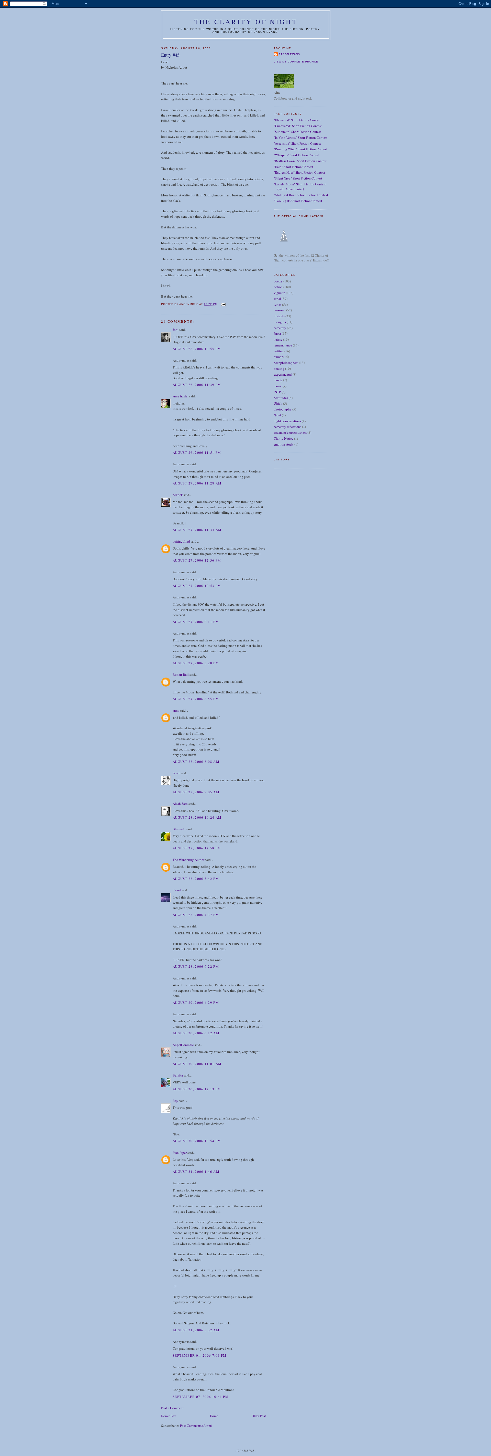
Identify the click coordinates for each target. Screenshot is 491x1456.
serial (277, 298)
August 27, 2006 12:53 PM (197, 585)
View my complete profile (296, 61)
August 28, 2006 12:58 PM (197, 848)
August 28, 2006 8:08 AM (196, 761)
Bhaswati (179, 829)
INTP (277, 391)
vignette (279, 292)
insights (279, 316)
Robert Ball (181, 674)
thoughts (280, 322)
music (278, 386)
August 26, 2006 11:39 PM (197, 384)
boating (279, 368)
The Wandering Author (188, 859)
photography (283, 409)
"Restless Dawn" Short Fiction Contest (300, 161)
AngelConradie (183, 1044)
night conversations (287, 421)
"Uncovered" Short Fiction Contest (298, 125)
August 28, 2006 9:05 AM (196, 792)
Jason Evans (289, 54)
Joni (175, 329)
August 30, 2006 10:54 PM (197, 1140)
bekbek (178, 494)
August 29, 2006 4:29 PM (196, 1002)
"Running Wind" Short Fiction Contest (300, 149)
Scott (176, 773)
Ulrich (278, 403)
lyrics (277, 304)
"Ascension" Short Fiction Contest (297, 143)
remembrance (283, 345)
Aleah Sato (180, 803)
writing (279, 351)
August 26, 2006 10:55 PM (197, 348)
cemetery (280, 327)
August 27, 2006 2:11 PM (196, 621)
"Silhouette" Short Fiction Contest (297, 131)
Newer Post (168, 1415)
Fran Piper (180, 1152)
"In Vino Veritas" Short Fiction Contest (300, 137)
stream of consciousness (290, 432)
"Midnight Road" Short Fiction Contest (301, 195)
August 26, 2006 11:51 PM (197, 452)
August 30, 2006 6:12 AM (196, 1033)
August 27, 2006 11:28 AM (197, 483)
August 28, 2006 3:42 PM (196, 878)
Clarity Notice (283, 438)
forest (277, 333)
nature (278, 339)
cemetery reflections (287, 426)
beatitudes (281, 397)
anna (176, 710)
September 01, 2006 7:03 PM (200, 1355)
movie (278, 380)
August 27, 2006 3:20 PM (196, 663)
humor (278, 356)
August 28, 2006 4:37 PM (196, 914)
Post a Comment (172, 1408)
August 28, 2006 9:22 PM (196, 966)
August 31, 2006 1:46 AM (196, 1171)
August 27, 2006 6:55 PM (196, 699)
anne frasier (180, 396)
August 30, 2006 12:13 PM (197, 1089)
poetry (278, 281)
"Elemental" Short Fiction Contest (297, 120)
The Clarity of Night (245, 21)
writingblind (181, 541)
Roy (175, 1100)
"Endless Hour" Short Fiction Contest (299, 172)
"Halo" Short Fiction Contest (293, 166)
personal (279, 310)
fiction (278, 286)
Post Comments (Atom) (196, 1425)
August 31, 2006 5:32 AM (196, 1330)
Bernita (178, 1075)
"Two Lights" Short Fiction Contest (298, 200)
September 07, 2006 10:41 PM (201, 1396)
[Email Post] (222, 304)
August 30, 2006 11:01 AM (197, 1063)
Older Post (259, 1415)
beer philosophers (286, 362)
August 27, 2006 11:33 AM (197, 529)
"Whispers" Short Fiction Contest (296, 155)
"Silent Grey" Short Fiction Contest (298, 178)
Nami (277, 415)
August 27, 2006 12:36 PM (197, 560)
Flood (177, 890)
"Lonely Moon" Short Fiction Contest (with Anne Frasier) (300, 187)
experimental (283, 374)
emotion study (284, 444)
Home (214, 1415)
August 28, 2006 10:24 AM (197, 817)
